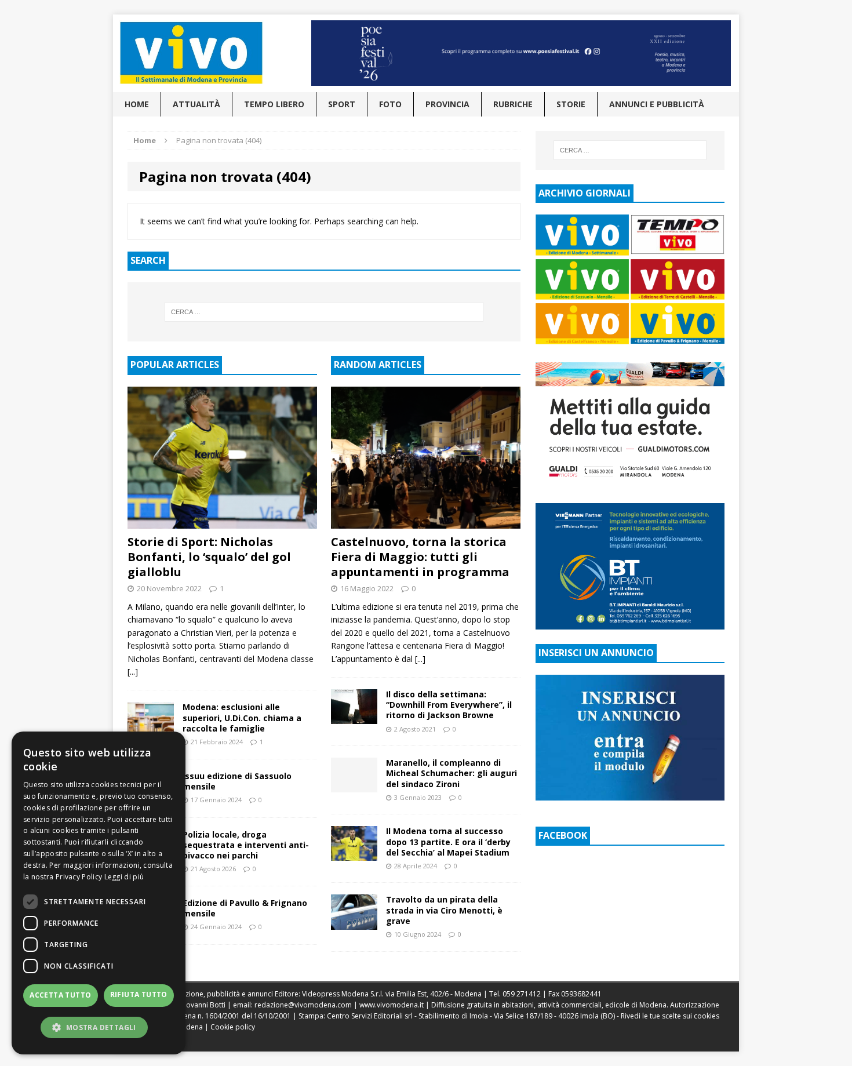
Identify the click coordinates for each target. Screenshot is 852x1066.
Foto (390, 104)
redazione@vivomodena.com (303, 1005)
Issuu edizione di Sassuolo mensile (237, 781)
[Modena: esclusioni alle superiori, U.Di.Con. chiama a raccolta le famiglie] (151, 730)
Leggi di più (124, 877)
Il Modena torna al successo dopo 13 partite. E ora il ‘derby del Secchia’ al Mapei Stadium (448, 841)
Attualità (196, 104)
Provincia (447, 104)
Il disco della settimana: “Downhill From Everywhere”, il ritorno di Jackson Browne (449, 705)
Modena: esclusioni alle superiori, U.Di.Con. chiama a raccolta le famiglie (242, 717)
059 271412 (522, 994)
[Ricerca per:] (324, 312)
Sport (341, 104)
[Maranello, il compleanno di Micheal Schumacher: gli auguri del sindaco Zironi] (354, 785)
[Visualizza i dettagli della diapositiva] (521, 53)
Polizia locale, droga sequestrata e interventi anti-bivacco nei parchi (246, 845)
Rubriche (513, 104)
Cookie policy (232, 1027)
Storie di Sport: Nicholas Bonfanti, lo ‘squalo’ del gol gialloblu (209, 557)
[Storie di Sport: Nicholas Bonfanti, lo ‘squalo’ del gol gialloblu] (222, 521)
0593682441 (581, 994)
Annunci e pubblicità (656, 104)
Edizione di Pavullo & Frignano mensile (245, 908)
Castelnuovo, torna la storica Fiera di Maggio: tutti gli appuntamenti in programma (420, 557)
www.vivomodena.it (391, 1005)
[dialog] (98, 893)
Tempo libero (274, 104)
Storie (570, 104)
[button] (98, 1027)
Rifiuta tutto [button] (139, 994)
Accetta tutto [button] (60, 995)
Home (137, 104)
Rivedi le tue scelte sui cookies (670, 1016)
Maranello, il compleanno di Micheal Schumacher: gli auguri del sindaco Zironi (451, 773)
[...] (133, 671)
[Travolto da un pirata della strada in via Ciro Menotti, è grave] (354, 922)
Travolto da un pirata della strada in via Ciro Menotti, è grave (444, 910)
